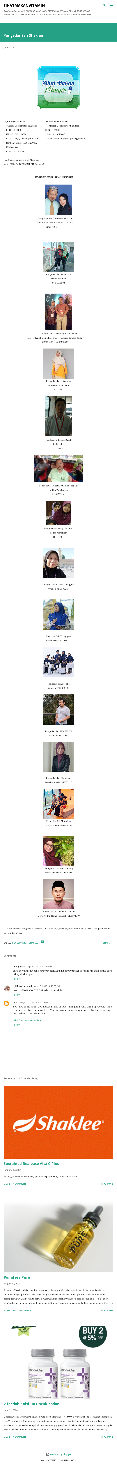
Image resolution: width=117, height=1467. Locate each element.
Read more (107, 1183)
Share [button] (106, 942)
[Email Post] (42, 942)
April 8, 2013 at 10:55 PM (47, 986)
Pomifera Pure (17, 1277)
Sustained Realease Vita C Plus (31, 1163)
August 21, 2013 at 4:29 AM (34, 1002)
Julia (15, 1002)
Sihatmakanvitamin (24, 5)
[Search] (104, 5)
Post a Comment (23, 1310)
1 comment (19, 1183)
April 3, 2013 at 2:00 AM (40, 966)
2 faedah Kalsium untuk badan (32, 1403)
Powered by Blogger (60, 1454)
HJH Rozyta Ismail (22, 986)
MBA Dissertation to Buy (27, 1020)
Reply (16, 979)
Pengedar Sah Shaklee (25, 942)
